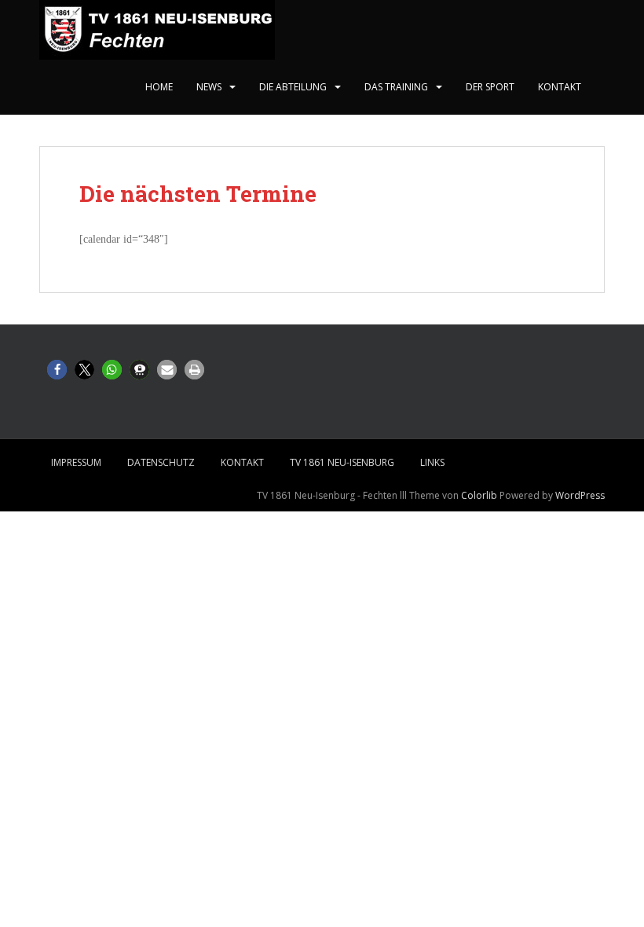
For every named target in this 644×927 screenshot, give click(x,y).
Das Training (396, 86)
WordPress (580, 495)
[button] (57, 369)
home (159, 86)
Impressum (76, 462)
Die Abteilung (293, 86)
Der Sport (490, 86)
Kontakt (559, 86)
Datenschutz (161, 462)
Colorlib (479, 495)
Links (432, 462)
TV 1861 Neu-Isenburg (342, 462)
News (208, 86)
